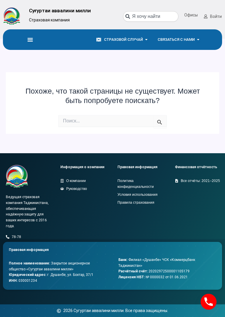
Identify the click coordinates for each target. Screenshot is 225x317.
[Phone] (209, 302)
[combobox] (150, 16)
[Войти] (206, 16)
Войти (216, 16)
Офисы (191, 15)
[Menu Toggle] (30, 40)
